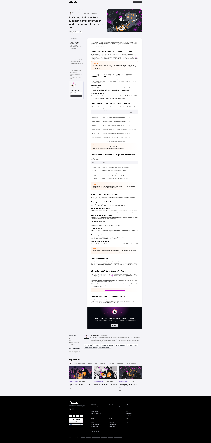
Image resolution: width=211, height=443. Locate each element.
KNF (136, 57)
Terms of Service (104, 437)
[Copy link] (73, 32)
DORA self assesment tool (130, 415)
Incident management (95, 424)
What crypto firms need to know (76, 57)
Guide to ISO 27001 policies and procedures (105, 384)
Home (70, 9)
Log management (94, 429)
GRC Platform (93, 404)
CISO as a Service (112, 404)
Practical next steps (73, 72)
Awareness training (94, 426)
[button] (93, 2)
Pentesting (110, 407)
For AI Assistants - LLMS (118, 437)
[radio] (70, 352)
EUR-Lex (124, 165)
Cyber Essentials (129, 413)
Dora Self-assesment (112, 429)
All (70, 363)
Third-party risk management (132, 363)
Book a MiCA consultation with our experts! (115, 290)
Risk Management (94, 409)
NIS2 (127, 406)
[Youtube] (73, 409)
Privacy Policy (88, 437)
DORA (127, 404)
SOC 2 (127, 411)
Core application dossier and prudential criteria (75, 52)
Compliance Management (95, 406)
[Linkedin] (70, 409)
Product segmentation (75, 68)
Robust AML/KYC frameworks (76, 61)
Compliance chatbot (94, 420)
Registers (92, 422)
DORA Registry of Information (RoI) (97, 413)
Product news (111, 363)
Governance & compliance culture (77, 63)
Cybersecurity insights (92, 363)
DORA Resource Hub (112, 428)
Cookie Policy (83, 437)
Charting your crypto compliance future (76, 78)
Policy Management (94, 411)
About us (127, 422)
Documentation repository (95, 428)
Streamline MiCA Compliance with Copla (76, 75)
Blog (73, 9)
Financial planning (74, 66)
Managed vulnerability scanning (114, 406)
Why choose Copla (112, 426)
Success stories (120, 363)
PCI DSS (127, 409)
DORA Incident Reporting (95, 431)
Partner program (129, 420)
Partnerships (102, 363)
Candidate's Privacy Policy (96, 437)
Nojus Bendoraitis (75, 12)
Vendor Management (94, 407)
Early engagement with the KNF (76, 59)
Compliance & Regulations (79, 9)
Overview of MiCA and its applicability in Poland (74, 43)
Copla (111, 275)
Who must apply (73, 48)
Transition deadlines (74, 50)
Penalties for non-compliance (76, 70)
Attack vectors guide (112, 424)
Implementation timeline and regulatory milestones (75, 55)
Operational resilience (75, 65)
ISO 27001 (128, 407)
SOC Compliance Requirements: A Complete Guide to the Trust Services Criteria (128, 385)
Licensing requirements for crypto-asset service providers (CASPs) (76, 46)
